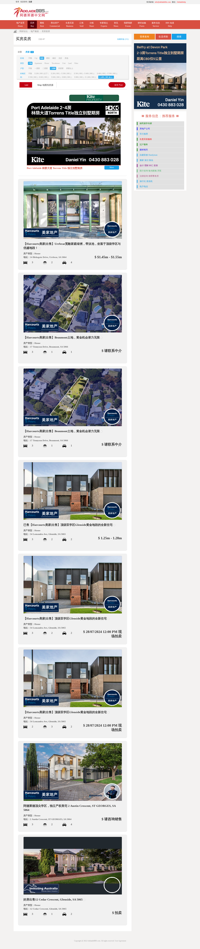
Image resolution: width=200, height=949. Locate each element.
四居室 (61, 68)
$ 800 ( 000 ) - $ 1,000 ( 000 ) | (85, 77)
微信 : (179, 2)
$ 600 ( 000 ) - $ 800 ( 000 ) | (61, 77)
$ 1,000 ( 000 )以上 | (106, 77)
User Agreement (120, 941)
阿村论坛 (23, 31)
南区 (54, 58)
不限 (30, 58)
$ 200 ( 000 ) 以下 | (41, 73)
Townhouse (56, 63)
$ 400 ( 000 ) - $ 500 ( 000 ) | (107, 73)
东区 (42, 58)
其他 (66, 58)
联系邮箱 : (159, 2)
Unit (63, 63)
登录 (17, 2)
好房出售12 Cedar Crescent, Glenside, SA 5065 (53, 899)
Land (70, 63)
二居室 (45, 68)
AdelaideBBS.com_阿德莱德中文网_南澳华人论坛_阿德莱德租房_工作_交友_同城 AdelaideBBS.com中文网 (15, 31)
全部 (20, 52)
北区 (60, 58)
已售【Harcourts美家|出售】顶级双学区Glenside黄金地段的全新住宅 (68, 524)
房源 (29, 52)
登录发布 (144, 36)
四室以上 (69, 68)
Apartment (38, 63)
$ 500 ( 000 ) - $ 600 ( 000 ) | (38, 77)
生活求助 (163, 36)
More (112, 167)
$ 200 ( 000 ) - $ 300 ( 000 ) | (61, 73)
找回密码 (23, 2)
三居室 (53, 68)
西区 (48, 58)
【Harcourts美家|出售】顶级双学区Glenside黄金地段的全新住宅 (65, 618)
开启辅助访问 (117, 2)
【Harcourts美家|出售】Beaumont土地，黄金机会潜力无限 (61, 337)
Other (76, 63)
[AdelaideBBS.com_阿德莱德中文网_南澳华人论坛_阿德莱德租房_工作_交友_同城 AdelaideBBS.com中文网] (31, 12)
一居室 (37, 68)
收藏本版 (123, 39)
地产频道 (35, 31)
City (36, 58)
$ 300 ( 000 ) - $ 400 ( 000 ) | (84, 73)
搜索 (179, 36)
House (47, 63)
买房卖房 (46, 31)
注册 (30, 2)
